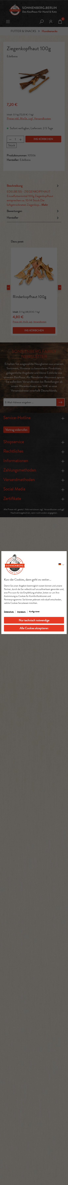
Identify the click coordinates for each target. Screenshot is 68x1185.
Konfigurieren (34, 611)
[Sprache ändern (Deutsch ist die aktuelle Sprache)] (61, 564)
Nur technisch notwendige (34, 620)
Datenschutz (9, 611)
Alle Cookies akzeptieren (34, 628)
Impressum (21, 611)
